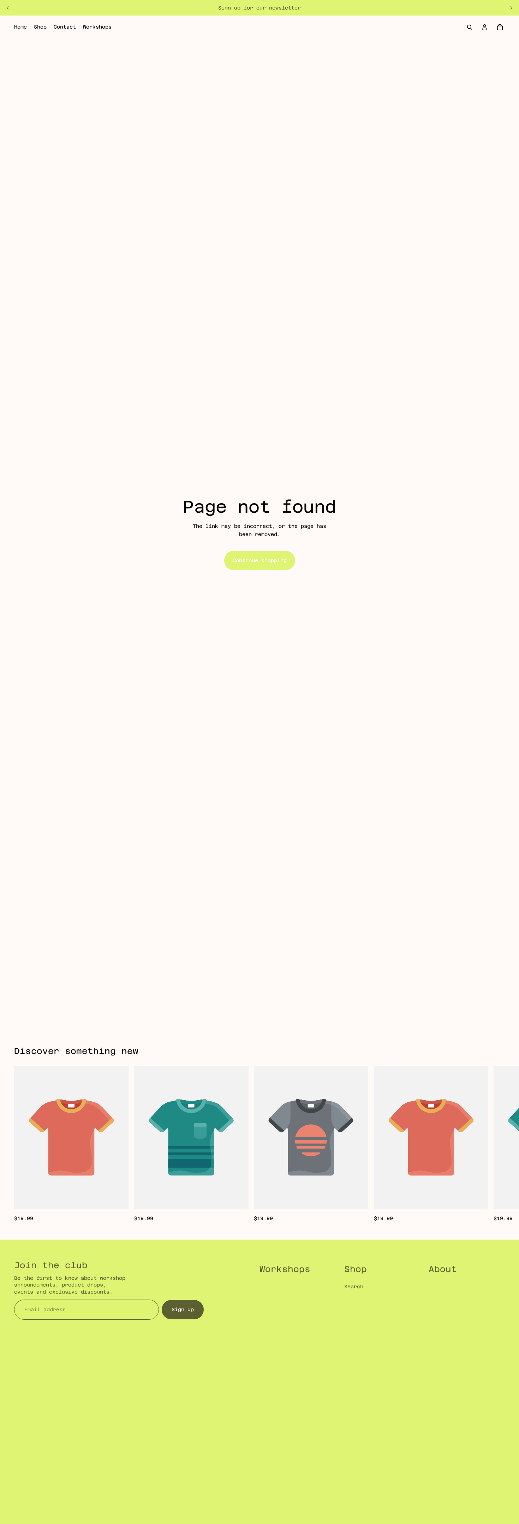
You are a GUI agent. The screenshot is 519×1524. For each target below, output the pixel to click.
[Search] (469, 27)
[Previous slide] (8, 8)
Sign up (183, 1309)
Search (353, 1286)
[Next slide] (511, 8)
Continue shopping (260, 560)
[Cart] (500, 27)
